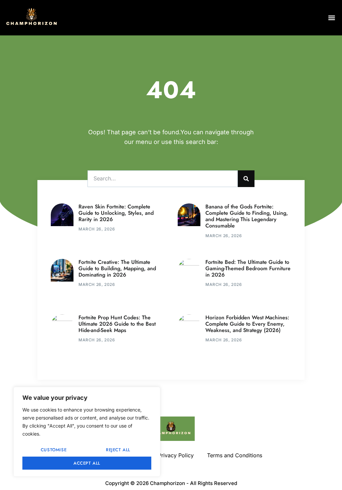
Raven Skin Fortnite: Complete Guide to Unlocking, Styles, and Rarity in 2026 (116, 213)
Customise (53, 450)
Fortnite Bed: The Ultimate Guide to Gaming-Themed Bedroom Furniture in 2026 (248, 268)
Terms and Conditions (234, 455)
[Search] (246, 178)
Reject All (118, 450)
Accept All (86, 463)
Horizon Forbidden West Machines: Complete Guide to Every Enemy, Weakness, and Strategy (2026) (247, 324)
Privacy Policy (176, 455)
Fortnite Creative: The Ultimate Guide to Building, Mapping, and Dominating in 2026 (117, 268)
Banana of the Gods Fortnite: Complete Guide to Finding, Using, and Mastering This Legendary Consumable (246, 216)
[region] (86, 432)
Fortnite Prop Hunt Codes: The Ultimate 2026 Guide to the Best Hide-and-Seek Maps (117, 324)
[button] (331, 17)
